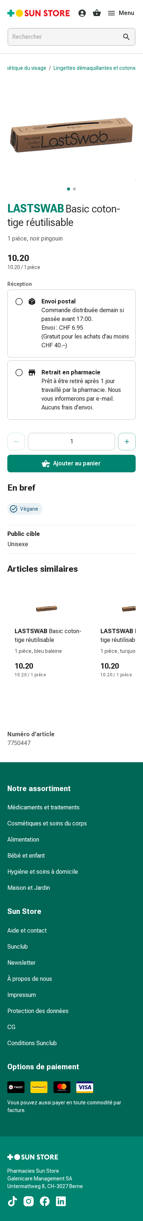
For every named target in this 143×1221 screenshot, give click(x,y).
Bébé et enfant (26, 855)
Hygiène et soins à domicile (42, 871)
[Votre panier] (96, 13)
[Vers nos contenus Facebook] (45, 1201)
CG (11, 1027)
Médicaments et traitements (43, 807)
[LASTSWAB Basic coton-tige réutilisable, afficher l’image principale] (68, 189)
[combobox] (61, 37)
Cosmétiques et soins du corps (47, 823)
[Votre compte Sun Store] (80, 13)
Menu (126, 13)
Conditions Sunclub (32, 1043)
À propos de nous (29, 978)
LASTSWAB (35, 208)
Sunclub (17, 946)
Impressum (21, 994)
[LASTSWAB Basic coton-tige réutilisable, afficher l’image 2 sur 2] (74, 189)
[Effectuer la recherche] (126, 37)
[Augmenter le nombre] (127, 441)
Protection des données (38, 1011)
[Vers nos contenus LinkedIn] (61, 1201)
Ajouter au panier (76, 463)
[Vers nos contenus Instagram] (28, 1201)
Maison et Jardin (28, 887)
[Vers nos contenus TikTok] (12, 1201)
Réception (19, 284)
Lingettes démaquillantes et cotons (95, 68)
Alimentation (23, 839)
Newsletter (21, 962)
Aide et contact (27, 930)
